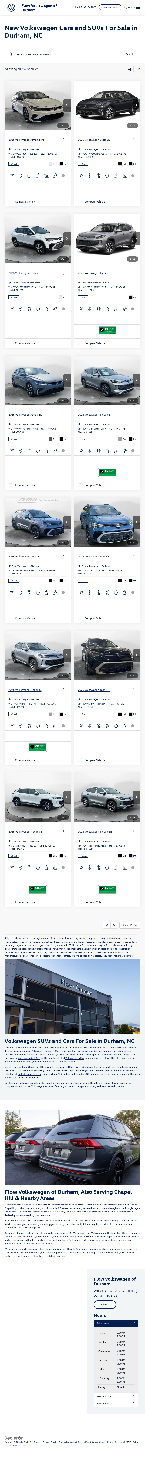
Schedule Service (110, 7)
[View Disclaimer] (63, 176)
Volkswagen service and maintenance (119, 1236)
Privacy (46, 1442)
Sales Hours (103, 1323)
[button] (67, 105)
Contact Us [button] (105, 1304)
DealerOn (28, 1442)
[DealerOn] (14, 1437)
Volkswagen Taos (127, 1054)
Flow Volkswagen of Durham (99, 1047)
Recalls (54, 1442)
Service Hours (104, 1396)
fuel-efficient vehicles (29, 1073)
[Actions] (63, 140)
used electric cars (69, 1220)
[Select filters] (129, 69)
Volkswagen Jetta (93, 1054)
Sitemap (37, 1442)
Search (129, 54)
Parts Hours (103, 1403)
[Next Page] (114, 925)
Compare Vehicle (25, 201)
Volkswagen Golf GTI (29, 1057)
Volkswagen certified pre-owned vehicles (44, 1248)
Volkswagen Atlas (74, 1057)
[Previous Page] (107, 925)
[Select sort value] (137, 69)
